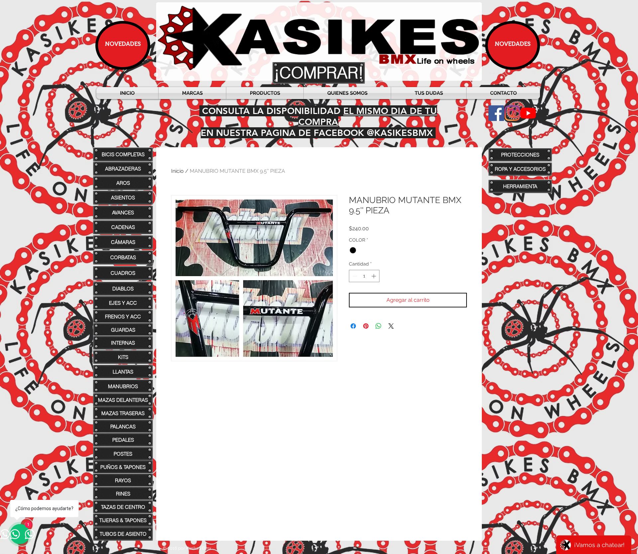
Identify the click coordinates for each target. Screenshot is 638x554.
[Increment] (374, 276)
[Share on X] (391, 326)
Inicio (177, 171)
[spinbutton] (364, 276)
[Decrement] (354, 276)
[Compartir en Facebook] (353, 326)
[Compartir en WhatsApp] (378, 326)
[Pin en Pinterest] (366, 326)
